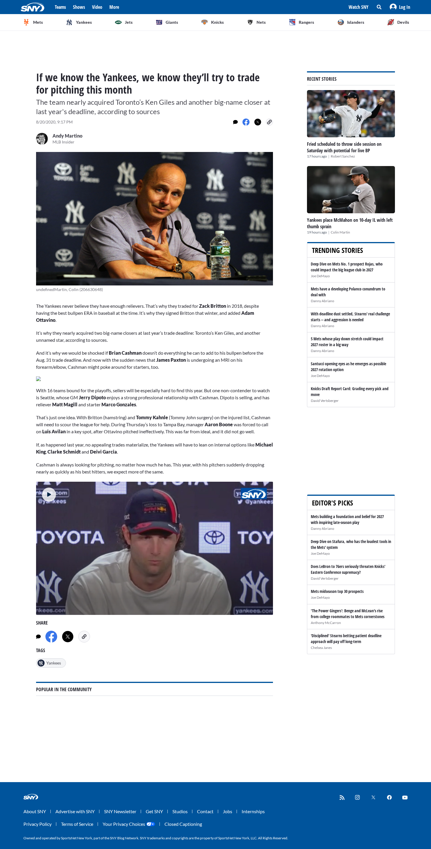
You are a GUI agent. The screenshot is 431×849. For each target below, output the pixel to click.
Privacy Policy (37, 824)
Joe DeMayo (320, 276)
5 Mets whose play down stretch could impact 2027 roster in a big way (347, 341)
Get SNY (154, 811)
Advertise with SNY (75, 811)
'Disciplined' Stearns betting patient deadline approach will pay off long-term (346, 638)
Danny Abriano (322, 301)
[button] (400, 7)
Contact (205, 811)
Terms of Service (77, 824)
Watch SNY (359, 7)
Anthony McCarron (326, 622)
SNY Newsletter (120, 811)
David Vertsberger (325, 400)
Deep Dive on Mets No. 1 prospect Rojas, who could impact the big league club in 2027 (347, 267)
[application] (154, 548)
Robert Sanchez (343, 156)
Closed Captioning (183, 824)
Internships (253, 811)
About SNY (34, 811)
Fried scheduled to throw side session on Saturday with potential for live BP (344, 147)
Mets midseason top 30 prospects (337, 591)
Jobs (227, 811)
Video (97, 7)
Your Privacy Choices (124, 824)
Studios (180, 811)
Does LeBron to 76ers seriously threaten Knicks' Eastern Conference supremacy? (348, 569)
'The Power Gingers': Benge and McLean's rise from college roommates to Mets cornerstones (347, 613)
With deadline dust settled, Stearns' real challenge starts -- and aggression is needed (350, 316)
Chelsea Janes (321, 647)
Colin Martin (340, 232)
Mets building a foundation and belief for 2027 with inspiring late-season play (347, 519)
